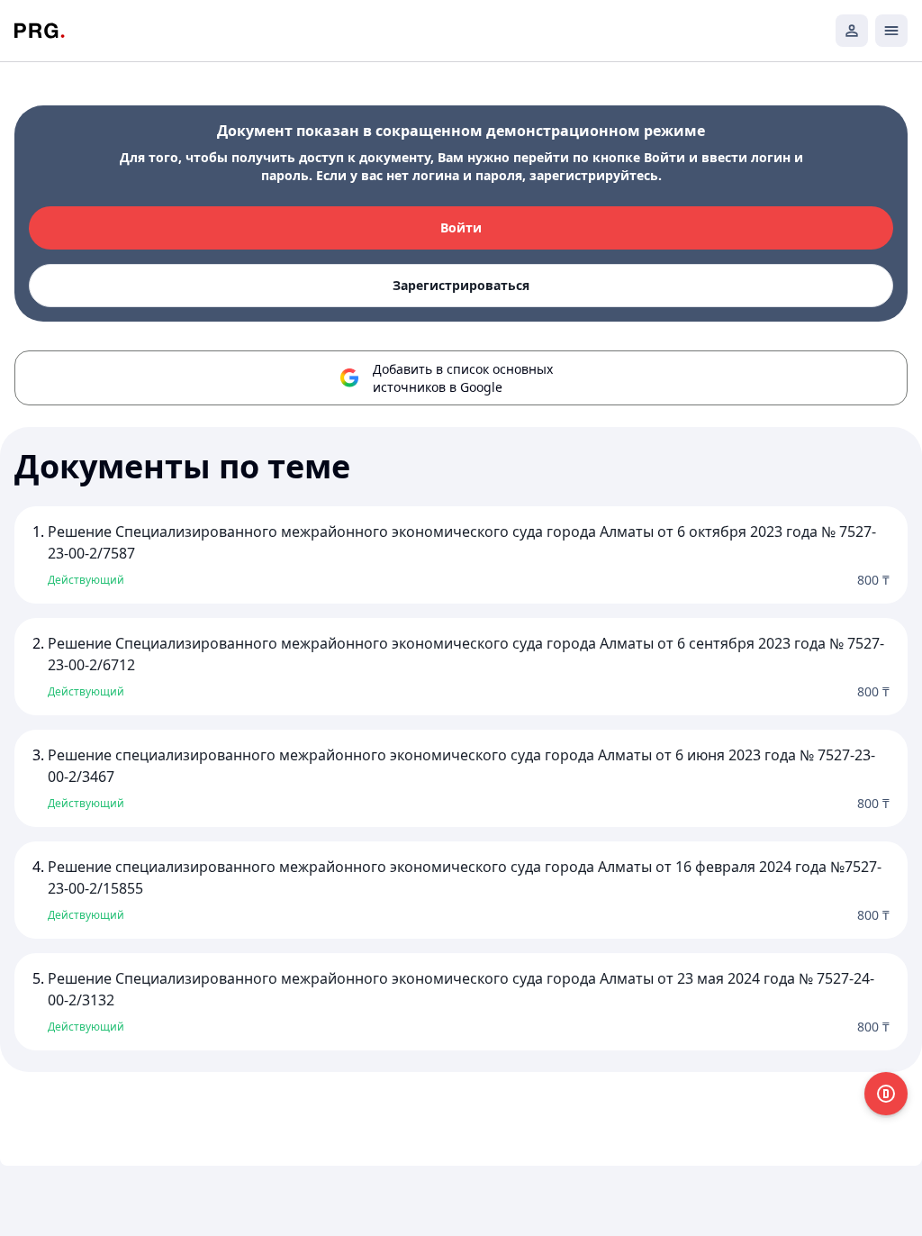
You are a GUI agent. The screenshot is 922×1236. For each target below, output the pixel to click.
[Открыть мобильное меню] (891, 30)
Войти (461, 227)
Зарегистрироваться (461, 285)
